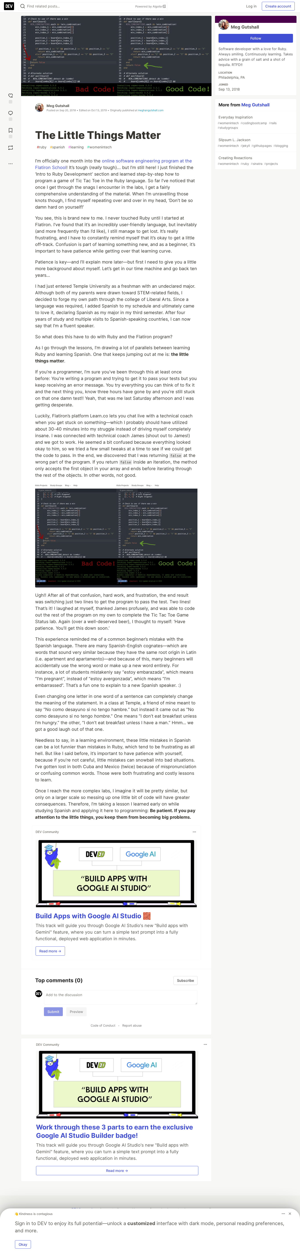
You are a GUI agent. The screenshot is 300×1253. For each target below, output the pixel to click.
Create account (278, 6)
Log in (251, 6)
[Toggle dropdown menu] (194, 831)
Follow (255, 38)
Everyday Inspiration (247, 122)
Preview (76, 1011)
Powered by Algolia (149, 6)
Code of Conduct (103, 1025)
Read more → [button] (50, 951)
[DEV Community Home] (9, 6)
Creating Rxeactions (248, 160)
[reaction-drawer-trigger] (10, 98)
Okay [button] (23, 1244)
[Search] (22, 6)
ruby (42, 147)
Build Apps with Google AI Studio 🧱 (93, 916)
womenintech (99, 147)
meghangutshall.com (150, 110)
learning (76, 147)
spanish (57, 147)
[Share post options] (10, 163)
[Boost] (11, 147)
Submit (53, 1011)
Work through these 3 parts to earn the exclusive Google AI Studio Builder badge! (114, 1131)
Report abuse (132, 1025)
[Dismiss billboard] (290, 1213)
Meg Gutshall (58, 106)
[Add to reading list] (11, 133)
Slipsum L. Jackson (253, 142)
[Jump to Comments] (11, 115)
